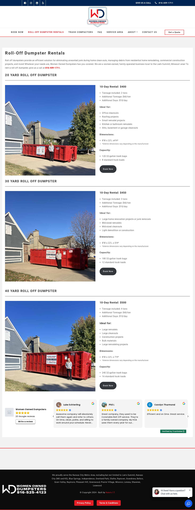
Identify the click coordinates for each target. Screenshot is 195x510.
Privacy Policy (84, 503)
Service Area (115, 32)
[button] (188, 416)
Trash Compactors (80, 32)
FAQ (100, 32)
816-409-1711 (166, 3)
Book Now (17, 32)
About (132, 32)
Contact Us (149, 32)
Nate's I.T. (110, 492)
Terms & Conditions (108, 503)
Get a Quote (174, 32)
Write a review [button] (25, 421)
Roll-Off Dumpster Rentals (46, 32)
